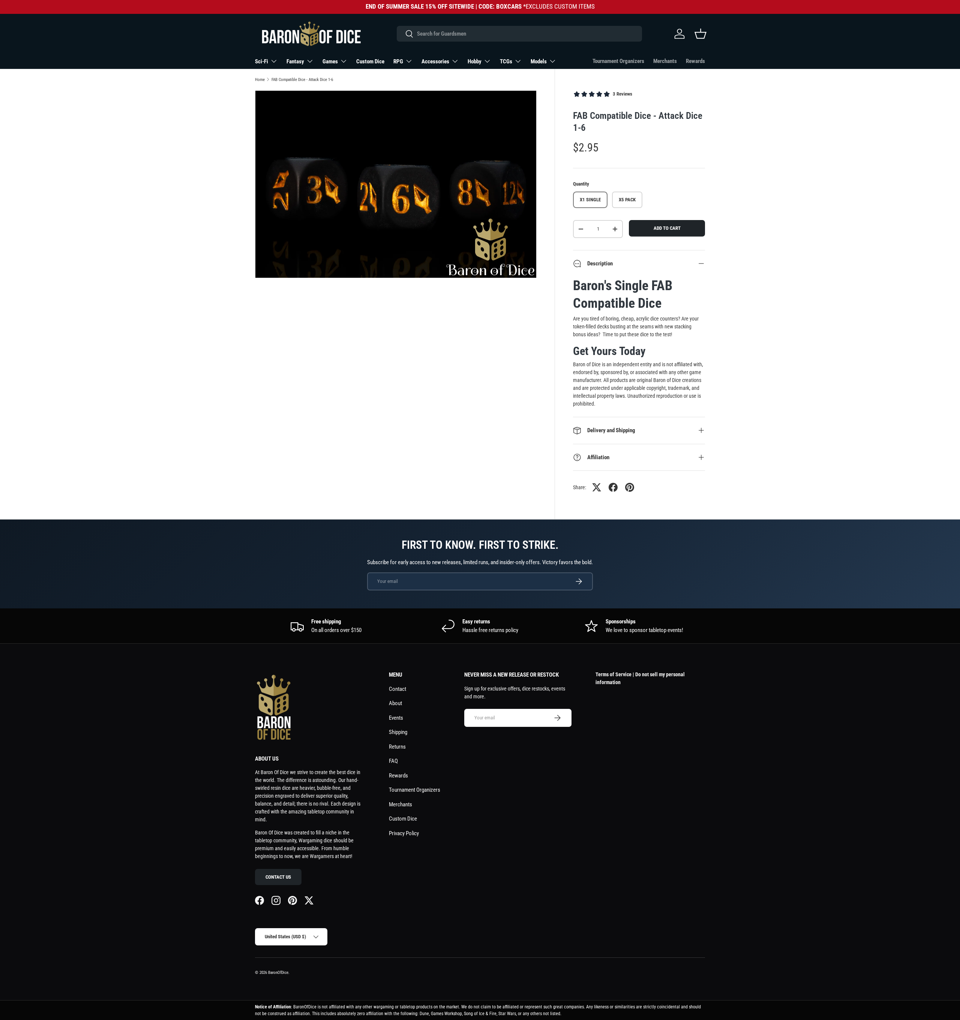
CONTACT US (278, 877)
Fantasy (295, 61)
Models (539, 61)
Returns (397, 746)
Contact (397, 689)
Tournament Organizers (618, 61)
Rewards (695, 61)
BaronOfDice (278, 972)
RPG (398, 61)
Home (260, 80)
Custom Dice (370, 61)
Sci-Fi (261, 61)
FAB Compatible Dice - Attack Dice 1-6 (302, 80)
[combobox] (519, 34)
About (395, 703)
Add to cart (667, 228)
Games (330, 61)
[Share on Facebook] (613, 487)
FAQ (393, 761)
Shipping (398, 732)
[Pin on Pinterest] (629, 487)
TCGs (506, 61)
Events (396, 717)
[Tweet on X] (596, 487)
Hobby (475, 61)
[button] (700, 33)
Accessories (435, 61)
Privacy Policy (404, 833)
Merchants (665, 61)
